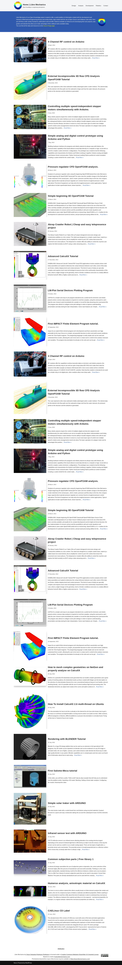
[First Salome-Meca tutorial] (30, 776)
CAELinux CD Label (59, 910)
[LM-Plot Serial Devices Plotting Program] (30, 298)
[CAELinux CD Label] (30, 920)
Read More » (96, 58)
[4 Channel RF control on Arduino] (30, 49)
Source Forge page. (49, 26)
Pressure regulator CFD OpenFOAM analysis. (73, 166)
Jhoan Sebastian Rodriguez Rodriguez (37, 954)
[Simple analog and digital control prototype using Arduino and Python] (30, 146)
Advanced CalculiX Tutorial (63, 256)
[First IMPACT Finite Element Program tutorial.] (30, 331)
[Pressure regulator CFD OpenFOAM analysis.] (30, 176)
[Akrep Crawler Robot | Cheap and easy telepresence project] (30, 234)
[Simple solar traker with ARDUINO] (30, 809)
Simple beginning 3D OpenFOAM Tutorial (71, 196)
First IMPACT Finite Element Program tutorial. (73, 323)
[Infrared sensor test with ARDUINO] (30, 841)
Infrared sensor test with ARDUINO (67, 833)
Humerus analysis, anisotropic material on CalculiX (76, 883)
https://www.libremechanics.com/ (80, 959)
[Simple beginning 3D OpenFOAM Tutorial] (30, 205)
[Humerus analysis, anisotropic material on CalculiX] (30, 891)
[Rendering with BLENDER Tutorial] (30, 747)
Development (90, 5)
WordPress (28, 963)
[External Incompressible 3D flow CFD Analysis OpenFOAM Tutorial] (30, 83)
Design (74, 5)
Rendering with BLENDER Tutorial (67, 739)
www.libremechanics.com (62, 956)
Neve (15, 963)
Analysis (80, 5)
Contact (105, 5)
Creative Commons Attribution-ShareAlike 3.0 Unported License (80, 954)
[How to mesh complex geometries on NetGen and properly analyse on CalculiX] (30, 677)
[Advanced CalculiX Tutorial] (30, 265)
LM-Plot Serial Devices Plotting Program (70, 290)
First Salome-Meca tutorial (62, 770)
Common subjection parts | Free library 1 (71, 859)
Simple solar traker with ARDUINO (67, 803)
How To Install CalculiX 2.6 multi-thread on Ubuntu (76, 704)
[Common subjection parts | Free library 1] (30, 867)
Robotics (98, 5)
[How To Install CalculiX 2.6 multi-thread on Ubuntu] (30, 711)
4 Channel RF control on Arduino (66, 41)
